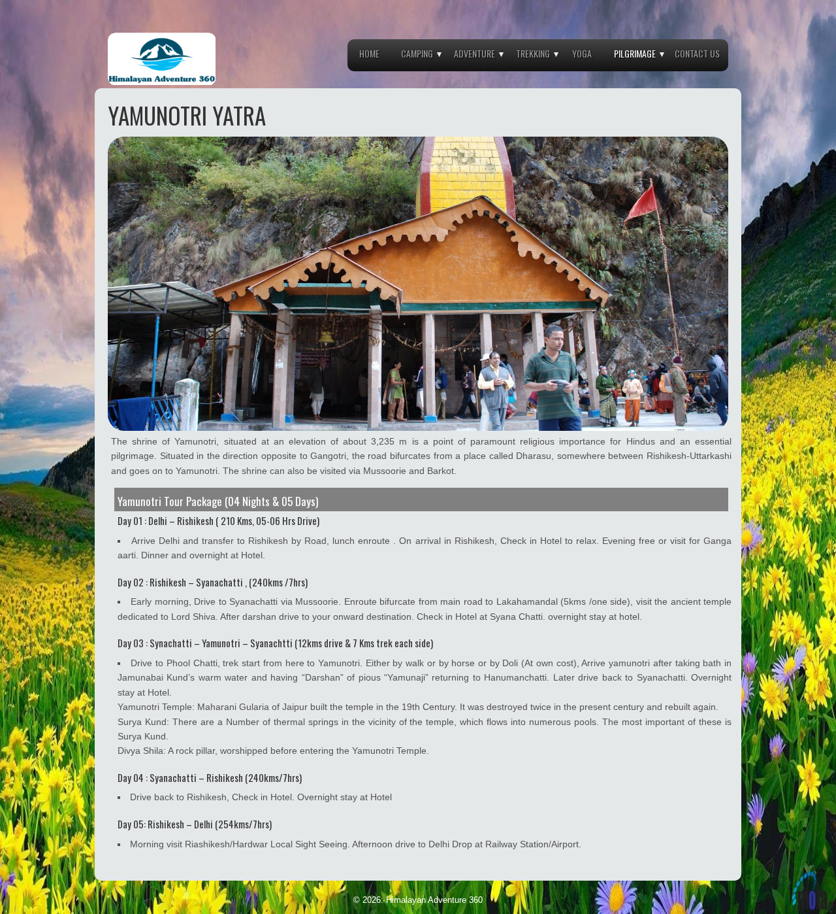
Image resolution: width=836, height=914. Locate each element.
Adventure (474, 53)
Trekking (533, 53)
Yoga (582, 53)
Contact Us (697, 53)
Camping (417, 53)
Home (369, 53)
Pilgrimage (635, 53)
